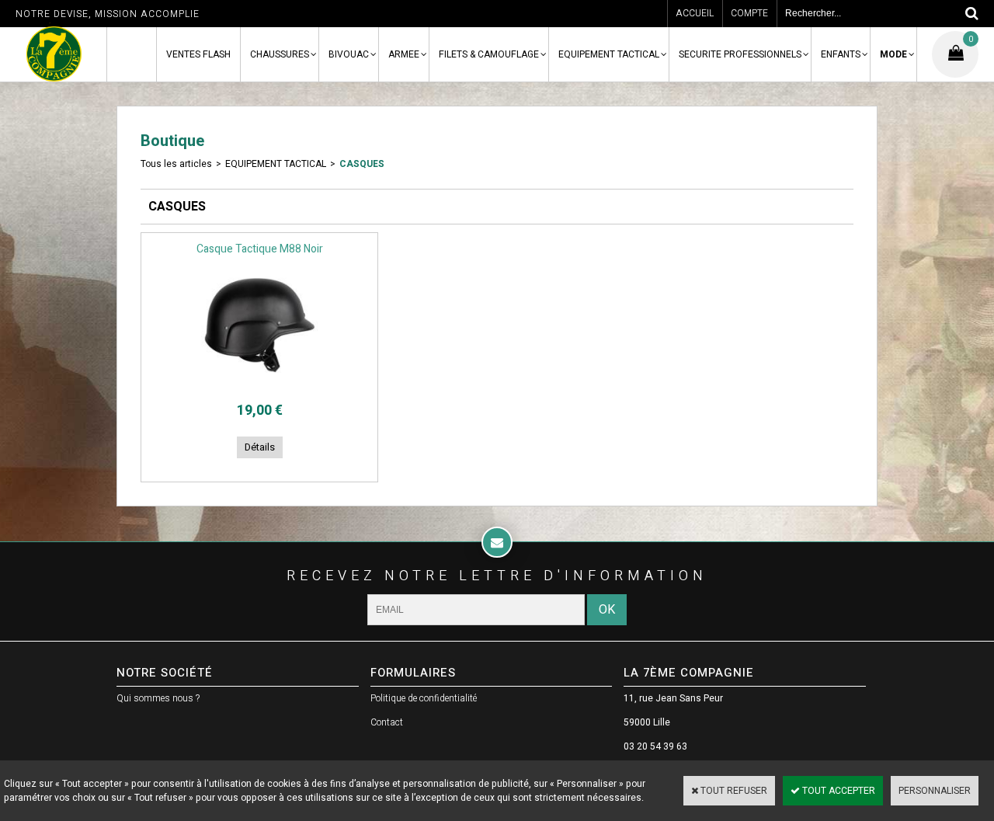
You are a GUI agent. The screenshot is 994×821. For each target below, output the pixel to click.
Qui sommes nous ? (158, 698)
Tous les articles (176, 164)
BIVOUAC (348, 54)
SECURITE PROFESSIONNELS (740, 54)
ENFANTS (840, 54)
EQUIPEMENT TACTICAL (608, 54)
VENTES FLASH (198, 54)
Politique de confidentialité (423, 698)
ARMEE (403, 54)
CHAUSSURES (279, 54)
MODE (893, 54)
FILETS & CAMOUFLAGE (489, 54)
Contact (386, 722)
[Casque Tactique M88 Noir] (259, 385)
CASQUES (361, 164)
